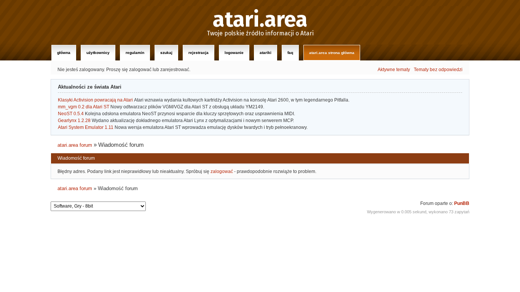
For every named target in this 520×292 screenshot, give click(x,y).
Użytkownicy (98, 53)
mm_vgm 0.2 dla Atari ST (83, 107)
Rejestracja (198, 53)
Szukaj (166, 53)
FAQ (290, 53)
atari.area (260, 19)
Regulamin (135, 53)
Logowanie (234, 53)
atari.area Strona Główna (331, 53)
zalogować (222, 171)
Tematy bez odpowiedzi (438, 69)
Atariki (265, 53)
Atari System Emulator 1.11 (85, 127)
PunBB (461, 203)
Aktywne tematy (394, 69)
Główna (63, 53)
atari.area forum (74, 145)
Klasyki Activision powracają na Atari (95, 100)
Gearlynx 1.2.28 (74, 120)
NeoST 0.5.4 (71, 113)
